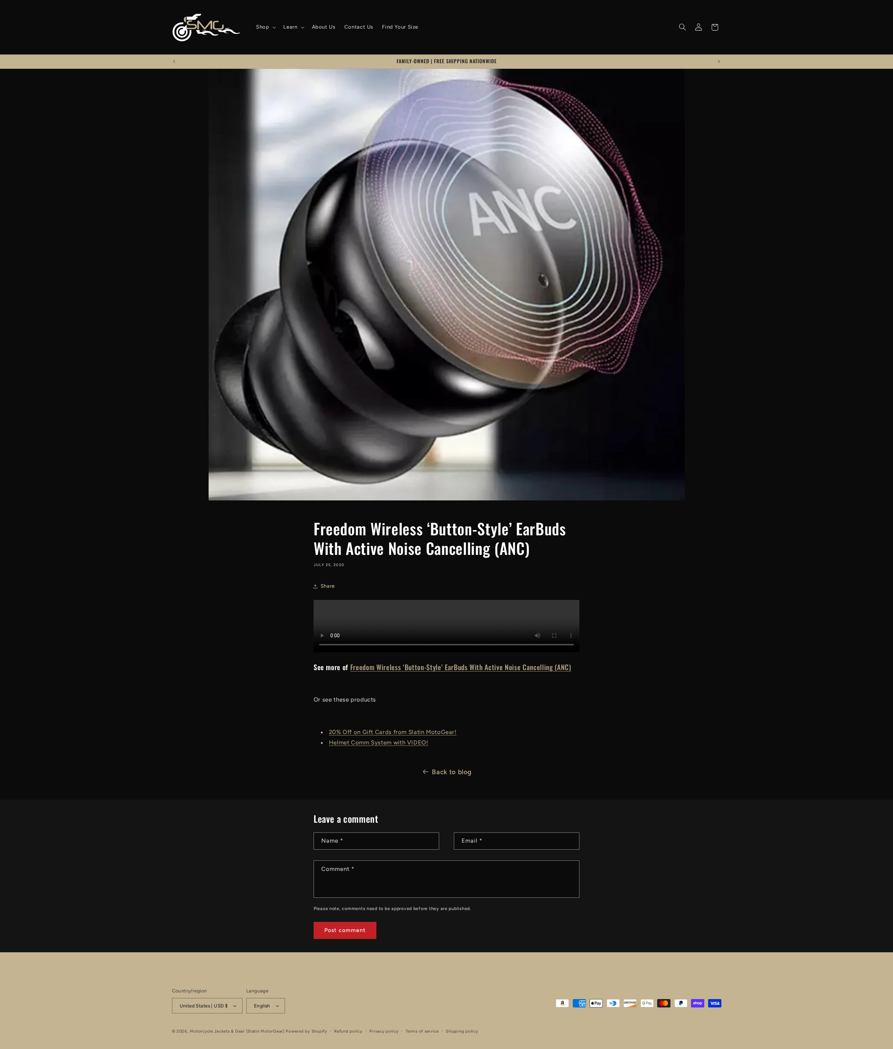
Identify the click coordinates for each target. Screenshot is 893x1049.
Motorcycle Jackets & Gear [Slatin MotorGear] (237, 1031)
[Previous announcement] (174, 61)
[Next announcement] (719, 61)
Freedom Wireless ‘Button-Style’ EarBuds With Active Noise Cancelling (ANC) (460, 667)
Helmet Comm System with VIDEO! (378, 742)
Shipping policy (462, 1031)
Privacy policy (383, 1031)
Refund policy (348, 1031)
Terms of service (422, 1031)
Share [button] (328, 586)
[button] (265, 27)
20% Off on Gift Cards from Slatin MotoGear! (393, 731)
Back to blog (452, 772)
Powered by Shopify (306, 1031)
